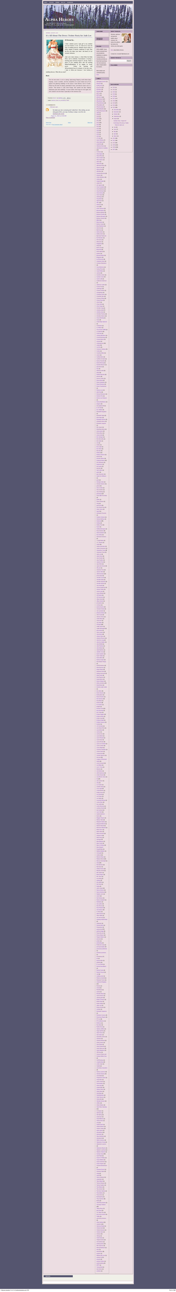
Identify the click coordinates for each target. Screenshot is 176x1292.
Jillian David (100, 599)
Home (69, 122)
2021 (113, 89)
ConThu (99, 347)
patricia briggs (100, 931)
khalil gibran (100, 694)
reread (98, 987)
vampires (99, 1224)
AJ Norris (99, 151)
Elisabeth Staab (100, 415)
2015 (98, 128)
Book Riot (99, 249)
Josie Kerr (99, 620)
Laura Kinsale (100, 741)
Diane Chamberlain (101, 386)
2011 (98, 120)
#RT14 (98, 93)
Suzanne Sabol (100, 1171)
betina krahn (100, 232)
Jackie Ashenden (101, 546)
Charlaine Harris (101, 294)
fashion (98, 456)
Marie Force (99, 829)
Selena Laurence (101, 1071)
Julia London (100, 632)
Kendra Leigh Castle (102, 687)
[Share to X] (66, 98)
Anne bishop (100, 193)
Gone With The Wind (102, 495)
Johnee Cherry (100, 616)
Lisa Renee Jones (101, 777)
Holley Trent (100, 525)
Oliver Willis (99, 915)
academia (99, 144)
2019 (98, 134)
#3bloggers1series (101, 81)
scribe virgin (100, 1064)
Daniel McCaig (100, 362)
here (98, 74)
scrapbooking (100, 1062)
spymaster (99, 1134)
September (117, 116)
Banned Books (100, 210)
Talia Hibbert (100, 1181)
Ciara (98, 319)
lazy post (99, 757)
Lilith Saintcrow (100, 773)
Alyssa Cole (99, 167)
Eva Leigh (99, 446)
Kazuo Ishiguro (100, 681)
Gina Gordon (100, 489)
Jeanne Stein (100, 571)
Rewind (57, 2)
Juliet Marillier (100, 650)
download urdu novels (58, 113)
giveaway (99, 493)
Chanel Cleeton (100, 290)
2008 (98, 114)
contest (98, 345)
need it (98, 896)
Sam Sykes (99, 1034)
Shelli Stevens (100, 1097)
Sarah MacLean (100, 1048)
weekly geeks (100, 1243)
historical (53, 100)
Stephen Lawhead (101, 1150)
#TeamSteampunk (101, 111)
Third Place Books (101, 1202)
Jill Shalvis (99, 595)
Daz (98, 368)
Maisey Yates (100, 819)
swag (98, 1173)
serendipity (99, 1075)
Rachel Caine (100, 970)
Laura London (100, 745)
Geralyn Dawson (101, 484)
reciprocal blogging (101, 982)
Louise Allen (100, 802)
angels (98, 183)
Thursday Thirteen (101, 1204)
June (115, 129)
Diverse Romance (101, 394)
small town (99, 1116)
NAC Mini (99, 884)
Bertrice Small (100, 224)
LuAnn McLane (100, 806)
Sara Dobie (99, 1044)
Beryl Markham (100, 226)
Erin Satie (99, 441)
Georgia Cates (100, 482)
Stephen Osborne (101, 1152)
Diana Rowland (100, 384)
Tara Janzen (100, 1189)
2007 (113, 149)
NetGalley (99, 902)
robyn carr (99, 1005)
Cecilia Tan (99, 286)
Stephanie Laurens (101, 1144)
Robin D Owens (100, 999)
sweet (98, 1175)
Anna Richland (100, 191)
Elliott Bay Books (101, 429)
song (98, 1122)
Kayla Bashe (100, 679)
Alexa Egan (99, 154)
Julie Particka (100, 646)
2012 (98, 122)
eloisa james (100, 431)
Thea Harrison (100, 1198)
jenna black (99, 575)
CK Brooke (99, 325)
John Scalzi (99, 614)
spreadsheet (100, 1132)
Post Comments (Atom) (57, 124)
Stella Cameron (100, 1140)
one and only (100, 917)
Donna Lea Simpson (102, 398)
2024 (98, 136)
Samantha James (101, 1036)
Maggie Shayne (100, 818)
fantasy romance (101, 454)
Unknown (52, 107)
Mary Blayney (100, 841)
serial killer (99, 1079)
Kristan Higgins (100, 714)
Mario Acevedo (100, 833)
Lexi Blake (99, 765)
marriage (99, 839)
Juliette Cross (100, 652)
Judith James (100, 626)
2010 (98, 118)
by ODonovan (100, 259)
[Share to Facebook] (68, 98)
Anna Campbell (100, 187)
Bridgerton (99, 257)
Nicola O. (55, 98)
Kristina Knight (100, 720)
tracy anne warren (101, 1214)
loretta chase (100, 792)
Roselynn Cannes (101, 1015)
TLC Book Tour (100, 1212)
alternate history (100, 165)
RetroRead (99, 989)
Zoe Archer (99, 1269)
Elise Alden (99, 417)
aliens (98, 161)
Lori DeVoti (99, 794)
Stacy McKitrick (100, 1136)
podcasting (99, 943)
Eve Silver (99, 448)
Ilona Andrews (100, 530)
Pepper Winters (100, 937)
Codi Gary (99, 333)
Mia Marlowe (100, 864)
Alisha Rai (99, 163)
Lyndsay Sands (100, 808)
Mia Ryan (99, 866)
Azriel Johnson (100, 208)
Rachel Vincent (100, 972)
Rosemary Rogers (101, 1017)
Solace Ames (100, 1120)
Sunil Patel (99, 1155)
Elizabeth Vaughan (101, 423)
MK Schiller (99, 872)
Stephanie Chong (101, 1142)
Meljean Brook (100, 859)
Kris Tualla (99, 712)
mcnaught (99, 853)
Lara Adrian (99, 730)
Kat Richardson (100, 665)
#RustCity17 (100, 101)
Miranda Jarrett (100, 870)
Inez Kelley (99, 534)
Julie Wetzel (100, 648)
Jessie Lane (100, 591)
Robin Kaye (99, 1001)
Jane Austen (100, 558)
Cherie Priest (100, 300)
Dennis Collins (100, 378)
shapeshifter (100, 1087)
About (45, 2)
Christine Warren (101, 316)
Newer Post (48, 122)
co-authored (100, 331)
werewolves (99, 1251)
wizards (98, 1259)
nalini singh (99, 888)
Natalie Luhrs (100, 894)
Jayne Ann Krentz (101, 566)
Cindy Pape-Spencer (102, 321)
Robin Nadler (100, 1003)
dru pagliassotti (100, 405)
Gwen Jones (100, 509)
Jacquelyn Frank (101, 552)
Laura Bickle (100, 736)
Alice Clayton (100, 157)
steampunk (99, 1138)
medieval (99, 855)
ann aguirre (99, 185)
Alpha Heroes (59, 19)
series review (100, 1081)
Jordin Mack (100, 618)
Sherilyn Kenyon (101, 1101)
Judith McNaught (101, 628)
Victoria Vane (100, 1232)
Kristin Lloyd (100, 718)
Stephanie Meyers (101, 1148)
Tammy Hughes (100, 1185)
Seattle (98, 1066)
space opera (100, 1130)
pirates (98, 941)
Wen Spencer (100, 1245)
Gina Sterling (100, 491)
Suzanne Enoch (100, 1169)
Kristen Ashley (100, 716)
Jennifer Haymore (101, 581)
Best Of (63, 2)
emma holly (99, 435)
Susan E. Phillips (101, 1157)
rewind (98, 991)
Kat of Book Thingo (101, 661)
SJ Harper (99, 1111)
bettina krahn (100, 234)
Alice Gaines (100, 159)
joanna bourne (100, 607)
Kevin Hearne (100, 693)
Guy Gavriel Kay (101, 507)
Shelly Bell (99, 1099)
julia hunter (99, 630)
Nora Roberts (100, 907)
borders (98, 253)
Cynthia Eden (100, 357)
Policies (51, 2)
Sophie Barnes (100, 1126)
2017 (113, 98)
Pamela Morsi (100, 925)
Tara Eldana (100, 1187)
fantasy (98, 452)
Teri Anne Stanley (101, 1191)
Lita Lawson (100, 780)
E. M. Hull (99, 407)
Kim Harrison (100, 698)
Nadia (98, 886)
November (116, 112)
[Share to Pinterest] (70, 98)
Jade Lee (58, 100)
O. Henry (99, 911)
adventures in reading (102, 148)
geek (98, 480)
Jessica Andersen (101, 587)
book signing (100, 251)
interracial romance (101, 536)
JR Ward (99, 624)
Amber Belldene (101, 177)
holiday (98, 523)
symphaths (99, 1179)
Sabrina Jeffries (100, 1029)
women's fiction (100, 1261)
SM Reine (99, 1112)
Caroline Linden (101, 275)
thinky (98, 1200)
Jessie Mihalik (100, 593)
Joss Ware (99, 622)
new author (99, 904)
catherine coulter (101, 284)
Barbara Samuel (101, 218)
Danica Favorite (100, 361)
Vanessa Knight (100, 1226)
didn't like (99, 392)
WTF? (98, 1265)
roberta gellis (100, 997)
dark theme (99, 366)
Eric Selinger (100, 437)
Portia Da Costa (100, 944)
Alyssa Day (99, 169)
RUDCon (99, 1023)
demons (99, 376)
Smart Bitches (100, 1118)
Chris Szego (100, 306)
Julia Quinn (99, 634)
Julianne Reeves (101, 638)
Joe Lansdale (100, 611)
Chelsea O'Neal (100, 298)
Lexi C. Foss (100, 767)
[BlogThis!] (64, 98)
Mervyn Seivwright (101, 861)
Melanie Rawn (100, 857)
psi (97, 958)
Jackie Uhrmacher (101, 548)
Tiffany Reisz (100, 1208)
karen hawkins (100, 654)
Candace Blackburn (101, 263)
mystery (98, 880)
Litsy (98, 782)
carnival (98, 273)
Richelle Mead (100, 993)
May (115, 131)
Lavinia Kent (100, 753)
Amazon (99, 175)
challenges (99, 288)
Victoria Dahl (100, 1228)
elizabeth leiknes (101, 421)
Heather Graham (101, 517)
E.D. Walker (99, 409)
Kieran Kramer (100, 696)
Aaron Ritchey (100, 140)
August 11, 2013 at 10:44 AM (58, 116)
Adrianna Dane (100, 146)
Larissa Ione (100, 734)
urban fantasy (100, 1222)
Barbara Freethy (101, 214)
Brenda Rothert (100, 255)
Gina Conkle (100, 487)
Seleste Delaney (101, 1073)
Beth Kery (99, 230)
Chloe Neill (99, 304)
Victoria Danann (101, 1230)
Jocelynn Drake (100, 609)
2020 (113, 92)
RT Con (98, 1019)
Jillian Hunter (100, 601)
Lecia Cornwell (100, 763)
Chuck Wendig (100, 318)
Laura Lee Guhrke (101, 743)
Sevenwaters (100, 1083)
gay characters (100, 474)
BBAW (98, 220)
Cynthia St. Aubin (101, 359)
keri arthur (99, 691)
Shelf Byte (99, 1093)
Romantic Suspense (102, 1011)
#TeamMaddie (100, 109)
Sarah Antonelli (100, 1046)
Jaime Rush (99, 556)
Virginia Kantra (100, 1239)
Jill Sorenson (100, 597)
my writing (99, 878)
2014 (98, 126)
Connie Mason (100, 339)
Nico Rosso (99, 905)
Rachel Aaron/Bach (101, 966)
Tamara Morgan (100, 1183)
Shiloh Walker (100, 1105)
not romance (100, 909)
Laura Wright (100, 747)
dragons (99, 404)
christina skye (100, 312)
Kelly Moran (99, 685)
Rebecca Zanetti (101, 978)
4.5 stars (99, 138)
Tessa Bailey (100, 1193)
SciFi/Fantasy (100, 1060)
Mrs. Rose (99, 876)
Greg (98, 503)
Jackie (98, 544)
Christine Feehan (101, 314)
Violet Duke (99, 1237)
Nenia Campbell (101, 900)
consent (98, 341)
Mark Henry (99, 837)
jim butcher (99, 603)
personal (99, 939)
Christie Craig (100, 308)
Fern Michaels (100, 462)
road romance (100, 995)
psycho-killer (100, 960)
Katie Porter (99, 675)
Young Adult (99, 1267)
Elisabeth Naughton (101, 411)
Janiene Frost (100, 562)
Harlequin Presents (101, 513)
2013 (98, 124)
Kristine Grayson (101, 722)
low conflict (99, 804)
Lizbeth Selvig (100, 786)
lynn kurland (100, 810)
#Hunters (99, 91)
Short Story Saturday (102, 1107)
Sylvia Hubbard (100, 1177)
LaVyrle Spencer (101, 755)
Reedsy (98, 986)
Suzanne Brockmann (102, 1165)
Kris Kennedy (100, 710)
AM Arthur (99, 171)
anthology (99, 196)
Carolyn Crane (100, 276)
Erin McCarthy (100, 439)
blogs (98, 245)
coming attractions (101, 335)
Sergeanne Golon (101, 1077)
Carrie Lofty (99, 279)
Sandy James (100, 1042)
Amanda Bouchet (101, 173)
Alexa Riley (99, 155)
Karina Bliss (99, 657)
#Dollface (99, 89)
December (116, 109)
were (98, 1249)
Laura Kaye (99, 739)
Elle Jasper (99, 427)
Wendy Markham (101, 1247)
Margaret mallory (101, 821)
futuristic (99, 468)
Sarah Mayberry (100, 1050)
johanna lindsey (100, 612)
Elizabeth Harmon (101, 419)
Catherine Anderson (102, 280)
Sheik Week (99, 1091)
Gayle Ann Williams (101, 476)
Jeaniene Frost (100, 569)
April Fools (99, 200)
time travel (99, 1210)
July (115, 127)
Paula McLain (100, 933)
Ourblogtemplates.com (20, 1290)
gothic (98, 499)
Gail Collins (99, 470)
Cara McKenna (100, 267)
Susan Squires (100, 1163)
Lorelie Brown (100, 790)
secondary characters (102, 1068)
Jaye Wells (99, 564)
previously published (102, 948)
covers (98, 355)
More (112, 50)
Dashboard (70, 2)
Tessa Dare (99, 1194)
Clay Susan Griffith (101, 329)
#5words (99, 83)
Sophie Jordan (100, 1128)
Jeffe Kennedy (100, 573)
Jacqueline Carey (101, 550)
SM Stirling (99, 1114)
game (98, 472)
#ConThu (99, 87)
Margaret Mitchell (101, 823)
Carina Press (100, 269)
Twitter (67, 100)
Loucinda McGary (101, 800)
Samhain (99, 1038)
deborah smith (100, 370)
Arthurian (99, 204)
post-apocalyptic (101, 946)
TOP (174, 1290)
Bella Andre (99, 222)
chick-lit (98, 302)
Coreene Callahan (101, 349)
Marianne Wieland (101, 827)
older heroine (100, 913)
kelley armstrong (101, 683)
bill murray (99, 239)
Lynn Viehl (99, 812)
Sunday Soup (100, 1154)
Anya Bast (99, 198)
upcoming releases (101, 1218)
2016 (98, 130)
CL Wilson (99, 327)
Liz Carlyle (99, 784)
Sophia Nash (100, 1124)
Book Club (99, 247)
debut (98, 372)
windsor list (99, 1257)
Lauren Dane (100, 751)
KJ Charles (99, 704)
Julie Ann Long (100, 640)
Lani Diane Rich (101, 728)
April (115, 134)
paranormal (99, 929)
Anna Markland (100, 189)
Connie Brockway (101, 337)
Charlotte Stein (100, 296)
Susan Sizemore (101, 1161)
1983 (98, 112)
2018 (98, 132)
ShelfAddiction (100, 1095)
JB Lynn (99, 568)
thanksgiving (100, 1196)
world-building (100, 1263)
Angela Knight (100, 181)
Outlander (99, 923)
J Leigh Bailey (100, 540)
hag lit (98, 511)
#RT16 (98, 95)
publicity (99, 962)
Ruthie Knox (100, 1027)
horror (98, 527)
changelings (100, 292)
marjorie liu (99, 835)
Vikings (98, 1236)
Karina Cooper (100, 659)
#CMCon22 (99, 85)
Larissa (98, 732)
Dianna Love (100, 390)
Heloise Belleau (100, 519)
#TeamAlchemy (100, 103)
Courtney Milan (100, 353)
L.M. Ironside (100, 726)
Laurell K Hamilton (101, 749)
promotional (63, 100)
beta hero (99, 228)
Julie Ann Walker (101, 642)
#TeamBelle (99, 105)
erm (97, 443)
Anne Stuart (99, 194)
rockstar (98, 1009)
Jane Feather (100, 560)
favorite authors (100, 458)
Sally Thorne (100, 1032)
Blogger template (6, 1290)
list (97, 779)
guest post (99, 505)
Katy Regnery (100, 677)
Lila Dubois (99, 771)
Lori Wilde (99, 798)
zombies (99, 1271)
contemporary (100, 343)
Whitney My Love (101, 1255)
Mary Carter (99, 843)
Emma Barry (100, 433)
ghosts (98, 486)
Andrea (98, 179)
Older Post (90, 122)
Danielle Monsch (101, 364)
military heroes (100, 868)
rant (97, 974)
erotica (98, 444)
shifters (98, 1103)
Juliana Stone (100, 636)
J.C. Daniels (100, 542)
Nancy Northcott (100, 892)
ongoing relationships (102, 919)
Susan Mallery (100, 1159)
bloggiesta (99, 243)
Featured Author (100, 460)
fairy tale (99, 450)
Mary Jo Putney (100, 845)
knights (98, 706)
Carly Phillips (100, 271)
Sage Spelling (100, 1030)
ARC (98, 202)
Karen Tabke (100, 655)
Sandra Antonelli (101, 1040)
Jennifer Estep (100, 579)
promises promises (101, 952)
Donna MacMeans (101, 402)
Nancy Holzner (100, 890)
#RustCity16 (100, 99)
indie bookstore (100, 532)
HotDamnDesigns (101, 529)
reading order (100, 976)
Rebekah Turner (101, 980)
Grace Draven (100, 501)
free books (99, 466)
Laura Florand (100, 737)
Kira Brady (99, 700)
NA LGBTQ (99, 882)
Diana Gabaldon (101, 382)
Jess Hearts (99, 585)
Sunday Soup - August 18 (120, 120)
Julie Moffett (99, 644)
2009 (98, 116)
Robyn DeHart (100, 1007)
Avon (98, 206)
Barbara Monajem (101, 216)
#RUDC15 (99, 97)
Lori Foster (99, 796)
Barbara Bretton (100, 212)
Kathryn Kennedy (101, 673)
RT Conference (100, 1021)
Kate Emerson (100, 667)
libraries (99, 769)
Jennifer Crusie (100, 577)
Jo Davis (99, 605)
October (116, 114)
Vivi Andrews (100, 1241)
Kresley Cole (100, 708)
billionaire (99, 241)
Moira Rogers (100, 874)
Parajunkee (99, 927)
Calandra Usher (100, 261)
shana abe (99, 1085)
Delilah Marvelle (101, 374)
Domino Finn (100, 396)
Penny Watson (100, 935)
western (98, 1253)
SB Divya (99, 1052)
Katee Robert (100, 669)
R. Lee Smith (100, 964)
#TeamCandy (100, 107)
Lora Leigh (99, 788)
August (115, 118)
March (115, 136)
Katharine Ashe (100, 671)
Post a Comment (50, 117)
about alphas (100, 142)
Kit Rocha (99, 702)
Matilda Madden (101, 851)
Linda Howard (100, 775)
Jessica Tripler (100, 589)
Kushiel (98, 724)
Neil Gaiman (100, 898)
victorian (99, 1234)
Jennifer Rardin (100, 583)
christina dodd (100, 310)
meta (98, 862)
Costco (98, 351)
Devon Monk (100, 380)
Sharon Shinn (100, 1089)
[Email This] (63, 98)
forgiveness (99, 464)
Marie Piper (99, 831)
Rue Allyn (99, 1025)
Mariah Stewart (100, 825)
